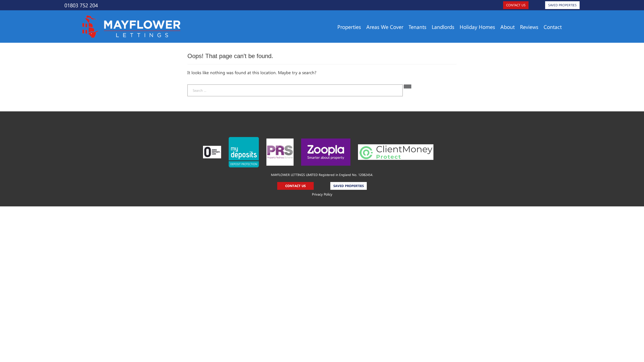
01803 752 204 (81, 5)
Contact (553, 26)
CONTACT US (516, 5)
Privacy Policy (322, 194)
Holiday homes (477, 26)
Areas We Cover (384, 26)
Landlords (443, 26)
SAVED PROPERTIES (562, 5)
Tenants (417, 26)
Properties (349, 26)
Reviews (529, 26)
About (507, 26)
